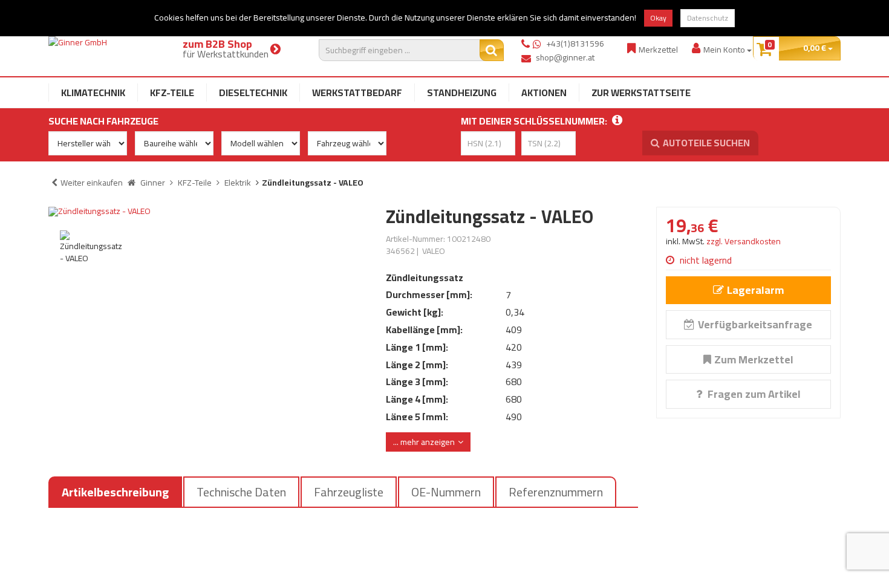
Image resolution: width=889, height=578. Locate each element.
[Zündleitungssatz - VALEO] (208, 211)
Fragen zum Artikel (753, 394)
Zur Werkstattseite (641, 92)
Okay (658, 18)
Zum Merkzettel (753, 359)
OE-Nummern (446, 492)
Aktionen (544, 92)
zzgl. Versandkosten (743, 241)
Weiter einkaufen (91, 182)
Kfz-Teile (172, 92)
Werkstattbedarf (357, 92)
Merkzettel (658, 49)
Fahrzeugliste (348, 492)
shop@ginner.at (565, 57)
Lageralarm (755, 290)
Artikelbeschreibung (115, 492)
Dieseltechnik (253, 92)
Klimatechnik (93, 92)
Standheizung (462, 92)
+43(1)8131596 (575, 43)
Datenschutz (707, 18)
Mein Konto (725, 49)
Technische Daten (241, 492)
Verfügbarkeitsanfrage (755, 324)
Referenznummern (556, 492)
